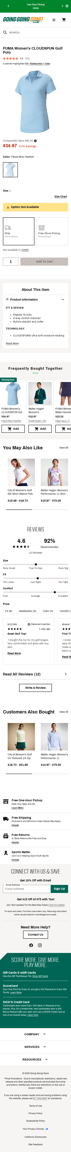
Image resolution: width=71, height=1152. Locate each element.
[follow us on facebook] (31, 945)
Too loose (8, 582)
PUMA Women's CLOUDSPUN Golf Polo (12, 410)
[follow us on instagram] (40, 945)
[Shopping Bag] (64, 20)
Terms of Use (35, 1106)
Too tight (63, 582)
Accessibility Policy (35, 1121)
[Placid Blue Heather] (10, 169)
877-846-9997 (40, 1098)
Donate (15, 860)
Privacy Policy (35, 1113)
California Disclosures (35, 1137)
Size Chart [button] (60, 196)
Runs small (9, 568)
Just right (35, 582)
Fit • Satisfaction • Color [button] (37, 63)
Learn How (32, 1015)
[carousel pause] (67, 6)
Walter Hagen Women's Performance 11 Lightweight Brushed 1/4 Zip (37, 410)
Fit (4, 574)
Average (35, 596)
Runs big (63, 568)
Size (5, 560)
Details (15, 825)
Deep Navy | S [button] (62, 421)
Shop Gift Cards (40, 976)
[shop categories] (53, 20)
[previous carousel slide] (8, 6)
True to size (35, 568)
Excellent (63, 596)
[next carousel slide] (62, 6)
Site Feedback (35, 1144)
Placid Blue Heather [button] (11, 421)
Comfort (8, 588)
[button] (25, 250)
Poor (5, 596)
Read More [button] (12, 343)
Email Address (13, 884)
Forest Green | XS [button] (37, 421)
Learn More (17, 808)
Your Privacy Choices (33, 1129)
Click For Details (56, 905)
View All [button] (63, 447)
